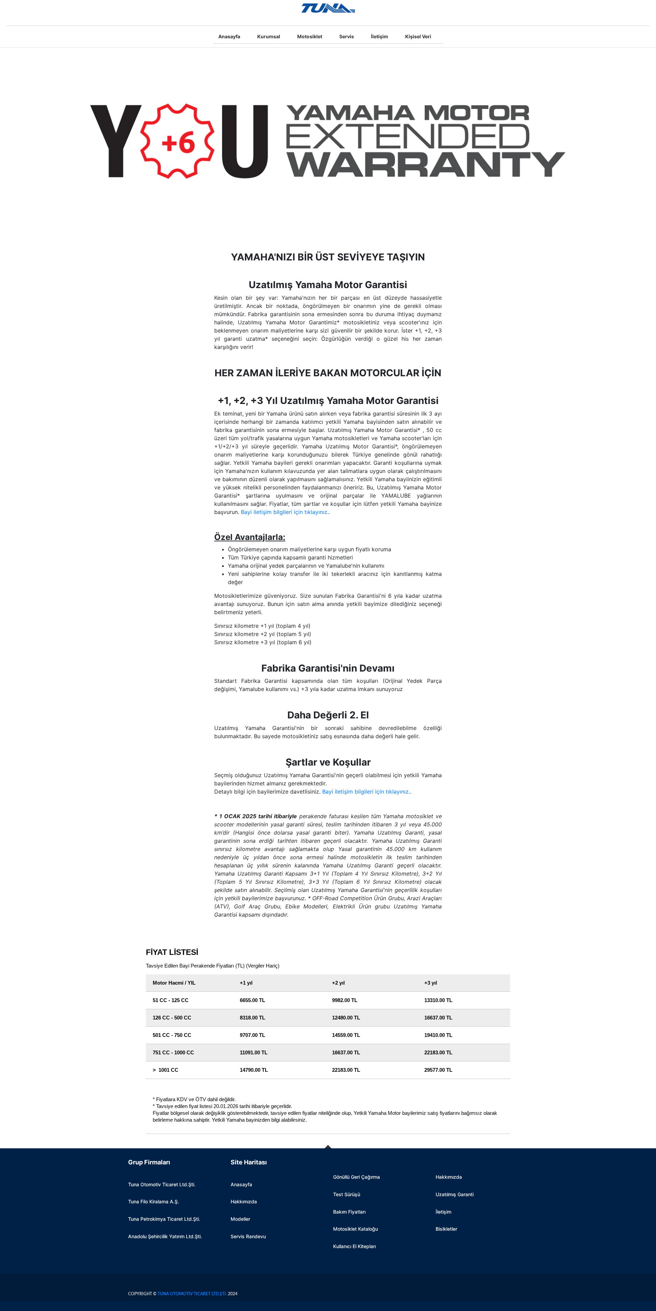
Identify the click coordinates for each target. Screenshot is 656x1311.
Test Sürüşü (346, 1194)
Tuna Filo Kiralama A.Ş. (153, 1201)
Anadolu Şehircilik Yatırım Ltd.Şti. (165, 1236)
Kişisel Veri (418, 36)
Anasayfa (229, 36)
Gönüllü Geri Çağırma (356, 1177)
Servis (346, 36)
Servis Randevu (248, 1236)
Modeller (240, 1219)
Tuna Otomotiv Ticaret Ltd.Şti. (161, 1184)
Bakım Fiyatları (349, 1212)
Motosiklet (309, 36)
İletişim (379, 36)
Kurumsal (268, 36)
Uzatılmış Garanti (455, 1194)
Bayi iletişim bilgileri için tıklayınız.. (285, 512)
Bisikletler (446, 1229)
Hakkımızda (244, 1201)
